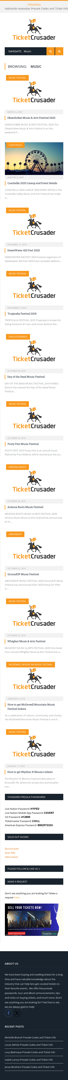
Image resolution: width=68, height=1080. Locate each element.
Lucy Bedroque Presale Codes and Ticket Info (30, 1052)
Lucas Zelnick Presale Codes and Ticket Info (29, 1044)
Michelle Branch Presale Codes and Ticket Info (30, 1037)
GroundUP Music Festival (23, 574)
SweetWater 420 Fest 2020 (23, 250)
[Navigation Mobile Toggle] (59, 51)
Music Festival (17, 77)
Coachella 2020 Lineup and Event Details (32, 183)
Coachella (15, 145)
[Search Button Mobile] (50, 51)
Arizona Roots (17, 467)
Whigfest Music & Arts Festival (26, 641)
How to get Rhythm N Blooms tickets (30, 772)
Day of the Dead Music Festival (26, 376)
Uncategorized (18, 336)
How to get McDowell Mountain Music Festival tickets (31, 707)
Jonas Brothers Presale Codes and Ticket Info (30, 1067)
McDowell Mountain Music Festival (30, 664)
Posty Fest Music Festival (23, 444)
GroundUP (15, 534)
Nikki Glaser (11, 857)
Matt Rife (10, 852)
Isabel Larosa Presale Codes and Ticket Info (29, 1059)
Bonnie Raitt (12, 848)
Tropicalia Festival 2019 (22, 313)
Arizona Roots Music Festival (25, 507)
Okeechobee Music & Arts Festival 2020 (31, 117)
